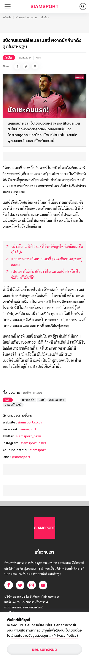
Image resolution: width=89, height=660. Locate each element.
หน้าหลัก (7, 17)
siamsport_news (28, 436)
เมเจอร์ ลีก (28, 400)
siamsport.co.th (29, 422)
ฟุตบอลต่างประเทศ (26, 17)
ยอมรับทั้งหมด (44, 649)
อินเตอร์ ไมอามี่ (13, 405)
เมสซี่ (41, 400)
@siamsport (20, 456)
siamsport (28, 429)
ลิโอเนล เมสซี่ (56, 400)
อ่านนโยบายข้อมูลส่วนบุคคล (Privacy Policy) (44, 635)
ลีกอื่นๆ (45, 17)
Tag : (8, 400)
